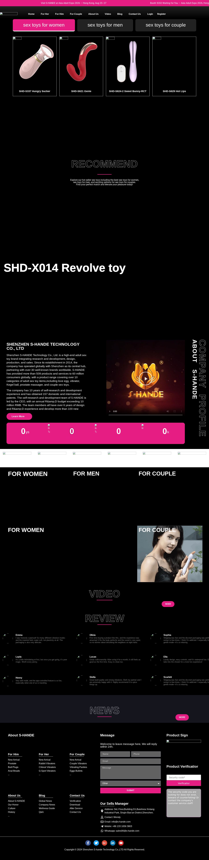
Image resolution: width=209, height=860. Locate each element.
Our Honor (13, 804)
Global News (45, 801)
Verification (75, 801)
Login (150, 14)
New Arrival (14, 760)
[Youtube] (121, 843)
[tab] (44, 25)
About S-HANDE (16, 801)
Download (75, 804)
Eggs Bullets (76, 771)
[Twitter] (96, 843)
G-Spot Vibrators (47, 771)
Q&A (41, 812)
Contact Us (75, 812)
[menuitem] (31, 14)
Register (161, 14)
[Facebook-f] (88, 843)
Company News (47, 804)
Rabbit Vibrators (47, 763)
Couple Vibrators (78, 763)
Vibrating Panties (78, 767)
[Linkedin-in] (112, 843)
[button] (145, 378)
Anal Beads (14, 771)
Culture (11, 808)
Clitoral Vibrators (47, 767)
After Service (76, 808)
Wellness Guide (47, 808)
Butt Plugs (13, 767)
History (11, 812)
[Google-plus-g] (104, 843)
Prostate (12, 763)
